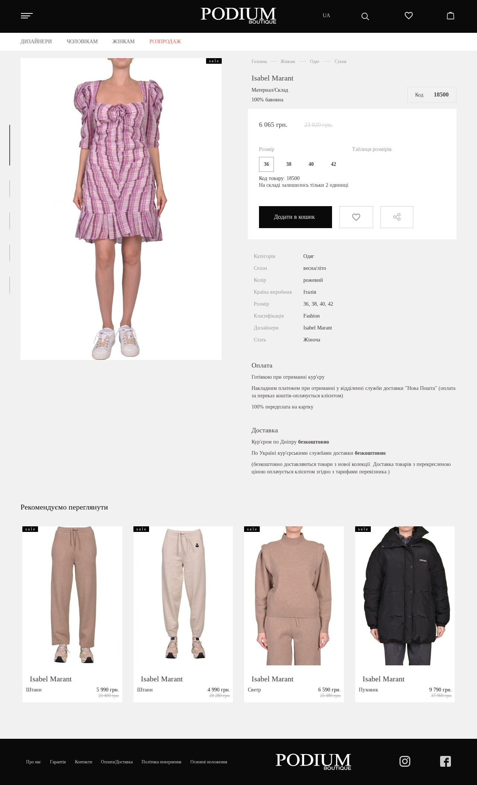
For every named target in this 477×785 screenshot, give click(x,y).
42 (333, 164)
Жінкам (288, 61)
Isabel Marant (273, 78)
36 (266, 164)
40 (311, 164)
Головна (259, 61)
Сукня (341, 61)
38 (288, 164)
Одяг (315, 61)
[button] (9, 145)
